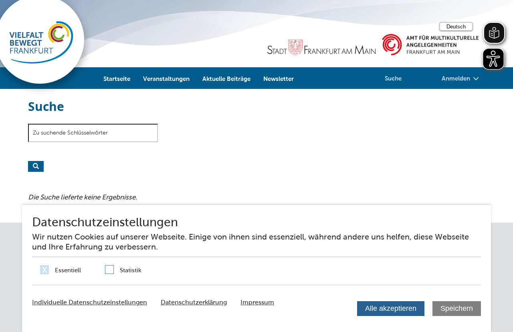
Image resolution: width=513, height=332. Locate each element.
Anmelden (456, 78)
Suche (393, 78)
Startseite (116, 78)
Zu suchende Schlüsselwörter (70, 132)
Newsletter (278, 78)
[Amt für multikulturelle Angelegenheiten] (430, 44)
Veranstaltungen (166, 78)
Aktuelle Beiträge (226, 78)
